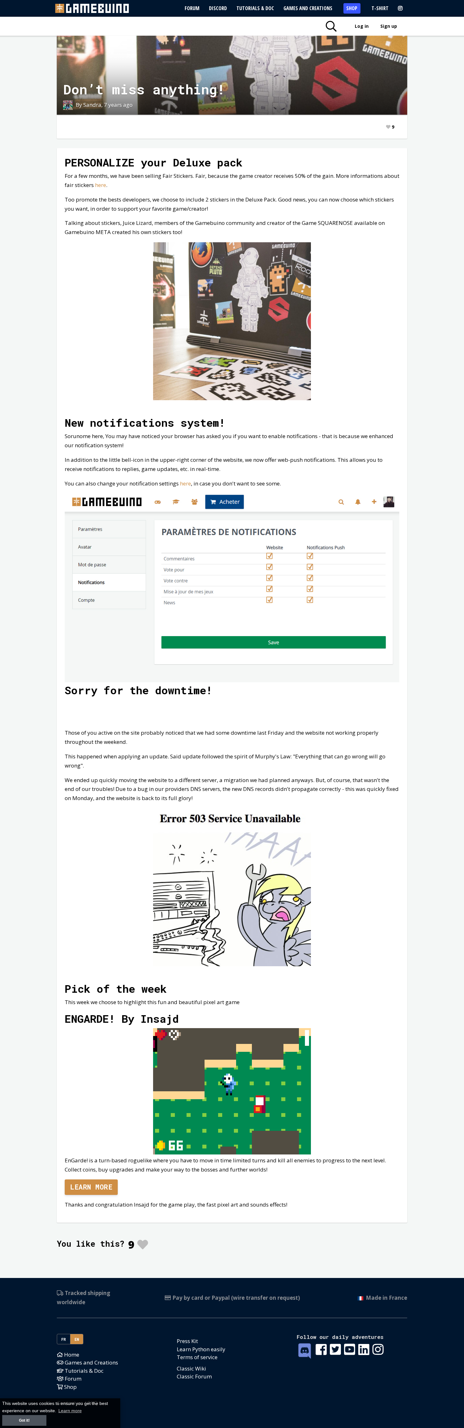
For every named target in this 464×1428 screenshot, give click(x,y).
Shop (351, 8)
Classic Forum (194, 1376)
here (100, 185)
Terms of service (197, 1357)
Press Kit (187, 1341)
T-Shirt (380, 8)
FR (63, 1339)
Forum (192, 8)
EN (76, 1339)
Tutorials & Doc (255, 8)
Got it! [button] (24, 1420)
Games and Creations (307, 8)
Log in (362, 26)
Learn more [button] (70, 1410)
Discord (218, 8)
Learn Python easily (201, 1349)
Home (71, 1354)
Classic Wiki (191, 1368)
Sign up (388, 26)
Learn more (91, 1187)
